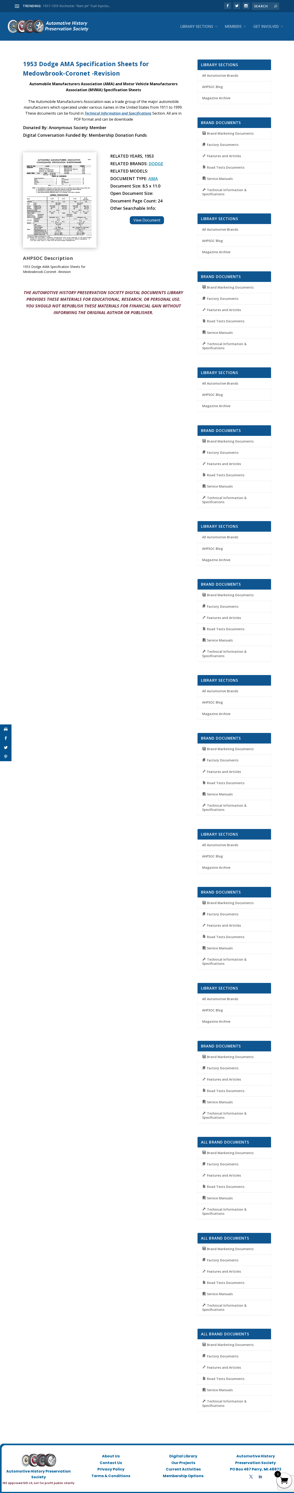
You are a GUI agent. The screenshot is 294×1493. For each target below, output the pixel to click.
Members (233, 27)
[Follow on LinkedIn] (260, 1476)
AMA (153, 178)
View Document (146, 220)
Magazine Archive (216, 98)
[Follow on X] (251, 1476)
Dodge (156, 163)
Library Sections (196, 27)
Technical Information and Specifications (118, 113)
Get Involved (266, 27)
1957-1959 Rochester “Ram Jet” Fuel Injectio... (77, 6)
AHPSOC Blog (212, 87)
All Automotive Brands (220, 75)
